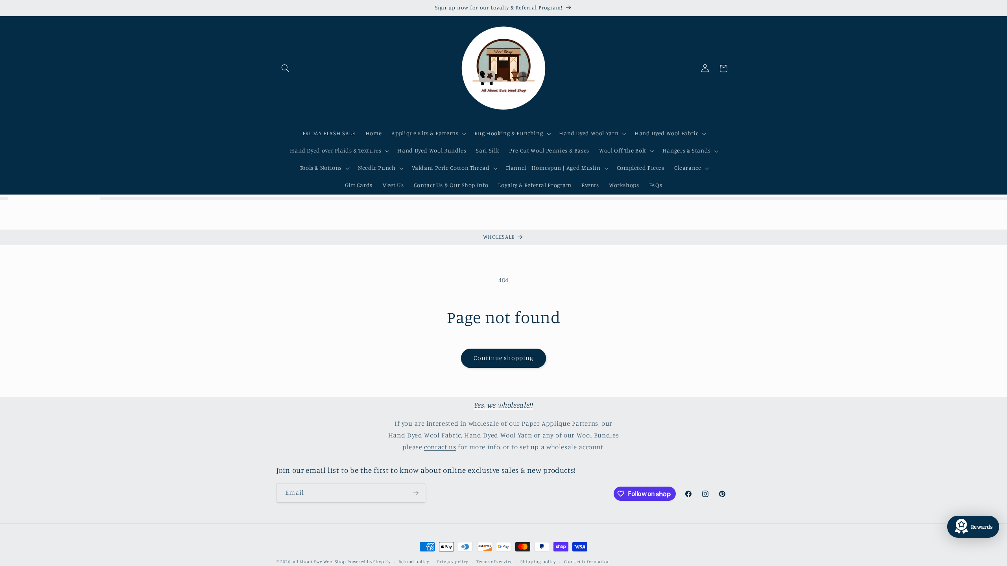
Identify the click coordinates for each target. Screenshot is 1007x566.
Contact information (587, 561)
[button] (286, 68)
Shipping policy (538, 561)
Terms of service (494, 561)
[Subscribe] (415, 492)
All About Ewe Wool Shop (319, 561)
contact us (440, 447)
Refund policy (413, 561)
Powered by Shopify (368, 561)
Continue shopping (504, 358)
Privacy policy (452, 561)
